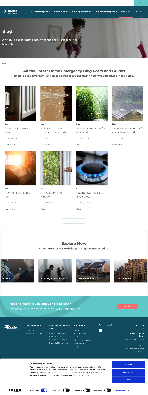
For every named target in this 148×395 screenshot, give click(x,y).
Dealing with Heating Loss (18, 130)
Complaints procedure (34, 334)
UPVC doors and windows (51, 194)
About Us (17, 270)
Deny (129, 380)
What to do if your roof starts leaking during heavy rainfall (127, 131)
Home (4, 63)
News (76, 350)
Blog (6, 124)
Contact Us (140, 12)
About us (78, 330)
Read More (10, 145)
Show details (120, 390)
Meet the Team (80, 334)
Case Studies (131, 270)
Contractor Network (82, 340)
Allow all (128, 365)
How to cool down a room (17, 194)
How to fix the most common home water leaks (54, 131)
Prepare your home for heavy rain (90, 130)
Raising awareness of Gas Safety (89, 194)
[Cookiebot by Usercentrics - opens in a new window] (15, 390)
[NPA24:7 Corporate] (10, 12)
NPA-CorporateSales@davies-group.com (135, 348)
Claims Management (40, 12)
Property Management (106, 12)
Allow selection (129, 372)
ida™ (76, 337)
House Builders (61, 12)
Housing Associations (82, 12)
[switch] (66, 390)
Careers (125, 2)
